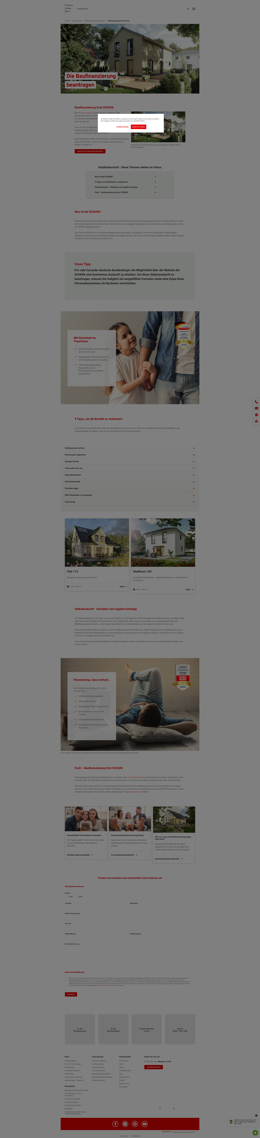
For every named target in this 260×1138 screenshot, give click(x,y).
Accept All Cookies (138, 127)
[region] (131, 123)
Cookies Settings (123, 127)
